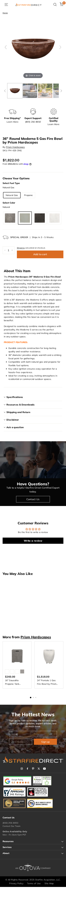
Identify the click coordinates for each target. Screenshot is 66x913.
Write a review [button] (33, 540)
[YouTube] (44, 768)
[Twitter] (38, 768)
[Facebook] (27, 768)
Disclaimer (12, 419)
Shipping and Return (18, 412)
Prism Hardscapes (15, 147)
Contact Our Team (11, 826)
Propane (28, 195)
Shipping (21, 248)
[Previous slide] (6, 47)
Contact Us (33, 499)
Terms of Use (34, 883)
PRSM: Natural (25, 218)
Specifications (14, 397)
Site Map (49, 883)
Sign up (45, 741)
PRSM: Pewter (10, 218)
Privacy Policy (16, 883)
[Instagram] (21, 768)
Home (5, 13)
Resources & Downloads (20, 404)
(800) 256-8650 (10, 823)
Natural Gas (12, 195)
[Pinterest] (33, 768)
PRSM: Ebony (40, 218)
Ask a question (15, 427)
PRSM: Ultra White (54, 218)
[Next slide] (60, 47)
